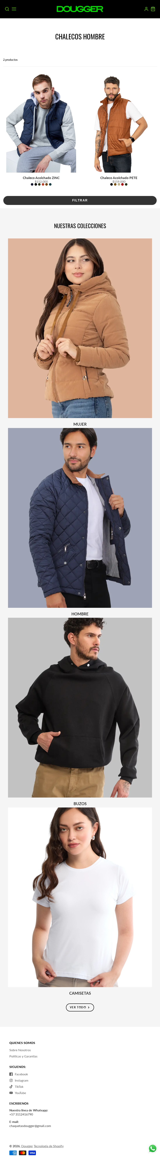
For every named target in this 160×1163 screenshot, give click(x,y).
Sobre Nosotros (20, 1050)
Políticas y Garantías (23, 1056)
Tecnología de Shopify (49, 1146)
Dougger (27, 1146)
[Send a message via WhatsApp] (152, 1148)
